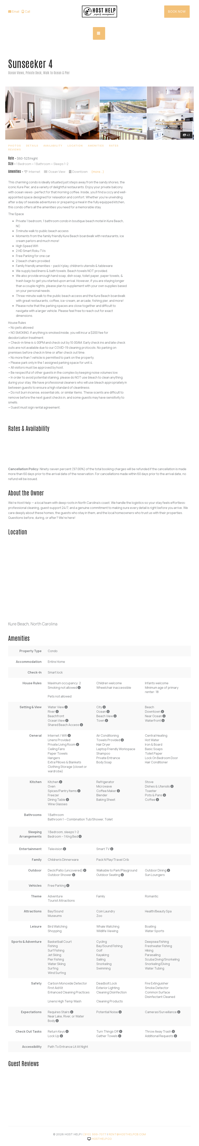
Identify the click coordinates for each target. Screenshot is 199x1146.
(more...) (97, 172)
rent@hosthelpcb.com (127, 1134)
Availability (52, 145)
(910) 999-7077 (94, 1134)
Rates (114, 145)
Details (32, 145)
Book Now (177, 11)
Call (27, 11)
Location (75, 145)
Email (15, 11)
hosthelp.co (102, 1139)
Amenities (96, 145)
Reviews (14, 149)
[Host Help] (99, 11)
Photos (14, 145)
